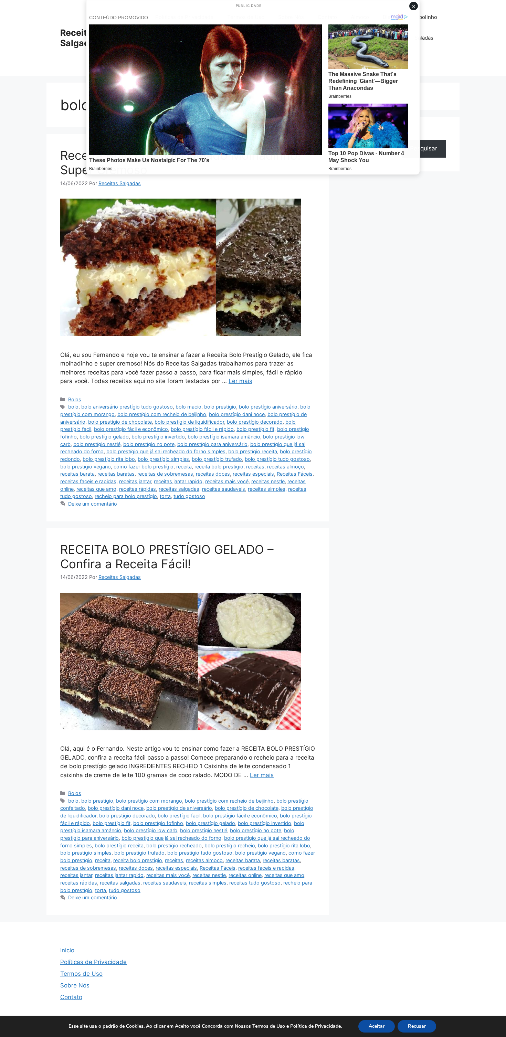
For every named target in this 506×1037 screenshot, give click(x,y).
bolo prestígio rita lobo (109, 459)
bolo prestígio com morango (149, 801)
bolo (73, 407)
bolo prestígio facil (179, 815)
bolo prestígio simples (163, 459)
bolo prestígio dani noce (237, 414)
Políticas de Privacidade (93, 962)
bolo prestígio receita (252, 451)
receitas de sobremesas (165, 474)
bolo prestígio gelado (104, 437)
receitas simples (266, 489)
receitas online (245, 875)
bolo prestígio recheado (174, 845)
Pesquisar (423, 148)
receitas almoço (285, 466)
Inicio (67, 950)
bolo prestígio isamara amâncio (224, 437)
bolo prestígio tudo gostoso (277, 459)
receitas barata (77, 474)
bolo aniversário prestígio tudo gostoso (127, 407)
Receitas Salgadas (79, 38)
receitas (255, 466)
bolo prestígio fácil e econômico (131, 429)
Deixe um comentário (92, 504)
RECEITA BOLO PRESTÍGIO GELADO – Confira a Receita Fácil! (167, 556)
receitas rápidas (137, 489)
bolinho (428, 17)
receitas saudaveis (223, 489)
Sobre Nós (74, 985)
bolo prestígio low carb (150, 830)
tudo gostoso (189, 496)
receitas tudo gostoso (255, 883)
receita (184, 466)
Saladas (423, 37)
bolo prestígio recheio (229, 845)
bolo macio (188, 407)
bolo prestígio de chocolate (120, 422)
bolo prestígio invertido (158, 437)
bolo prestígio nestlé (96, 444)
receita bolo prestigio (218, 466)
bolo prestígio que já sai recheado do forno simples (165, 451)
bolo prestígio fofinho (158, 823)
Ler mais (240, 381)
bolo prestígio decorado (255, 422)
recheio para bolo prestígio (126, 496)
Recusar (417, 1026)
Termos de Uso (81, 973)
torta (165, 496)
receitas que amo (96, 489)
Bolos (74, 399)
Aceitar (376, 1026)
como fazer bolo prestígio (143, 466)
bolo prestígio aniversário (268, 407)
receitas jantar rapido (178, 481)
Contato (71, 997)
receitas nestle (268, 481)
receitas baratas (116, 474)
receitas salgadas (179, 489)
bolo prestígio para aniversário (212, 444)
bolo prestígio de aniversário (179, 808)
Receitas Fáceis (295, 474)
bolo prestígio (220, 407)
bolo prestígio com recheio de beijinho (161, 414)
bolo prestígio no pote (149, 444)
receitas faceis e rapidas (88, 481)
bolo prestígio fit (255, 429)
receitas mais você (227, 481)
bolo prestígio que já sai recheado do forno (171, 838)
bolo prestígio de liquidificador (189, 422)
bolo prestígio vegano (85, 466)
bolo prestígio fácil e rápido (202, 429)
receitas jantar (135, 481)
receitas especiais (253, 474)
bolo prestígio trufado (217, 459)
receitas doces (213, 474)
